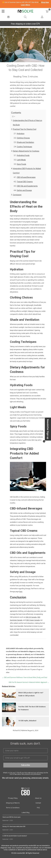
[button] (48, 429)
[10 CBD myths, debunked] (9, 721)
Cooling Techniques (24, 147)
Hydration (20, 134)
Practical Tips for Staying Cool (24, 129)
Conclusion (17, 195)
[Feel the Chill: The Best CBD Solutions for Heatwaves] (9, 707)
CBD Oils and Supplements (27, 186)
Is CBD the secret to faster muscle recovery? (14, 836)
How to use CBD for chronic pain (11, 817)
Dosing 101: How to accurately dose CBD (13, 826)
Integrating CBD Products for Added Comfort (27, 171)
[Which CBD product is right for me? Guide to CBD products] (9, 693)
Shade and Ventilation (25, 142)
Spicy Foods (21, 164)
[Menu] (3, 11)
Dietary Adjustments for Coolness (26, 151)
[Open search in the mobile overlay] (25, 17)
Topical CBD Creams (25, 182)
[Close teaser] (44, 441)
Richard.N (16, 730)
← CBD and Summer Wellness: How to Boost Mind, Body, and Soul (24, 677)
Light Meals (21, 160)
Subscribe (25, 765)
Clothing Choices (23, 138)
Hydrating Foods (23, 155)
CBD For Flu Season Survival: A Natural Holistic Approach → (29, 682)
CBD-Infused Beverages (26, 177)
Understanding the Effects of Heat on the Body (27, 122)
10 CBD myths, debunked (27, 721)
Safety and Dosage (24, 190)
